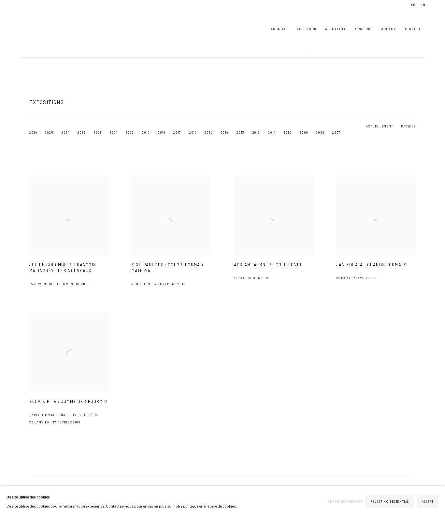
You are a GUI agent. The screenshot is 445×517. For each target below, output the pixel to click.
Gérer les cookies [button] (345, 501)
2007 (336, 132)
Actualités (335, 29)
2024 (65, 132)
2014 (224, 132)
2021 (113, 132)
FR (413, 5)
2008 (320, 132)
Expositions (305, 29)
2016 (192, 132)
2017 (177, 132)
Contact (387, 29)
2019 (146, 132)
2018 (161, 132)
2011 (271, 132)
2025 (49, 132)
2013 (240, 132)
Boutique (412, 29)
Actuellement (379, 126)
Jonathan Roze (39, 28)
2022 (98, 132)
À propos (362, 29)
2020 (130, 132)
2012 (256, 132)
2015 (208, 132)
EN (423, 5)
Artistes (278, 29)
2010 (288, 132)
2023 (81, 132)
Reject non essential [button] (389, 501)
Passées (408, 126)
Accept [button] (428, 501)
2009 (304, 132)
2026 (33, 132)
